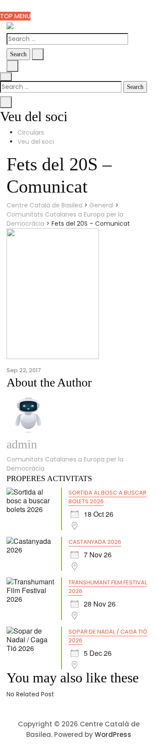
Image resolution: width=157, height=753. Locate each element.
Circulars (30, 132)
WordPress (113, 734)
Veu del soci (35, 141)
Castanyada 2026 (94, 542)
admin (22, 444)
